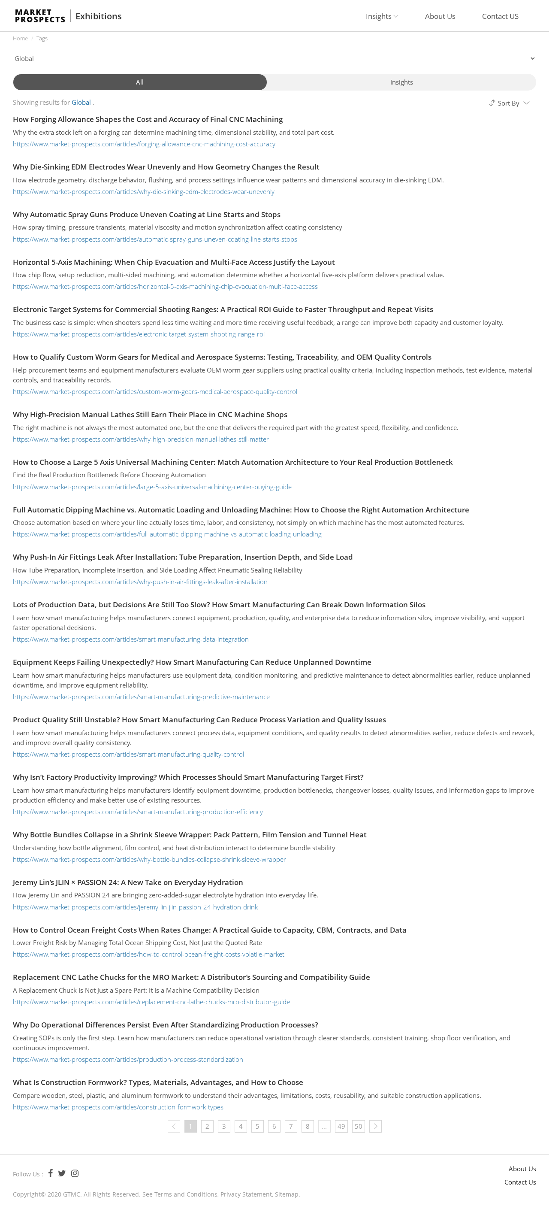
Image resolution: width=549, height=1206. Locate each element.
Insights (401, 82)
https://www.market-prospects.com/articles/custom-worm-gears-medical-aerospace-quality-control (155, 391)
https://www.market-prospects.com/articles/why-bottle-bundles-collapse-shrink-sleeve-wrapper (149, 859)
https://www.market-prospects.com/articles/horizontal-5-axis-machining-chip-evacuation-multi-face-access (165, 286)
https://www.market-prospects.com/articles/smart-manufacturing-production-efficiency (138, 811)
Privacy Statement (246, 1194)
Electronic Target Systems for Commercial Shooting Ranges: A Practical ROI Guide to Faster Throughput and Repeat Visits (223, 309)
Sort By (508, 103)
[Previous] (174, 1126)
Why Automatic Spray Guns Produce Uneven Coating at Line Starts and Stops (147, 214)
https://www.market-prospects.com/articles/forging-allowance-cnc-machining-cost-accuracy (144, 143)
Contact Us (520, 1182)
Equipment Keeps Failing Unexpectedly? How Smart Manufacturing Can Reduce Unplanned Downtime (192, 662)
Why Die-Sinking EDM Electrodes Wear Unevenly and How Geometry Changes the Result (166, 167)
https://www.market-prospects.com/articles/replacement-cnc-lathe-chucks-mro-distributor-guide (151, 1001)
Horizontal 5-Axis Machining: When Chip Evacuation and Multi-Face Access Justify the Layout (174, 262)
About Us (440, 16)
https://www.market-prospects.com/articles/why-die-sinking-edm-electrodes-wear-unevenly (143, 191)
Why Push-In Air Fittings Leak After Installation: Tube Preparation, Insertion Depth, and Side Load (183, 557)
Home (20, 38)
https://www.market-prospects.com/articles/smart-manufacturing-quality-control (128, 754)
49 (341, 1126)
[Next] (375, 1126)
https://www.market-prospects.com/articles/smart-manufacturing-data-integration (131, 639)
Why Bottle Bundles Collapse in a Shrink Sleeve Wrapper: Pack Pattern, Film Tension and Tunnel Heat (190, 834)
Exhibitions (98, 16)
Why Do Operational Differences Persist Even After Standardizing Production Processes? (165, 1025)
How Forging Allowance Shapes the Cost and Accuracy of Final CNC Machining (148, 119)
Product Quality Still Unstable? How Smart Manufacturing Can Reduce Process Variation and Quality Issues (199, 719)
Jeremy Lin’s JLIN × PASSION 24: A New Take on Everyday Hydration (128, 882)
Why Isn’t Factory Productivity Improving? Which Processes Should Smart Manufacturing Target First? (188, 777)
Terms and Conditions (185, 1194)
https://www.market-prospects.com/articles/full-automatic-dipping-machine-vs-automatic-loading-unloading (167, 534)
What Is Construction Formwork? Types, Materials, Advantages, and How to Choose (158, 1082)
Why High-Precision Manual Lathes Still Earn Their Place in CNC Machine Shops (150, 414)
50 (358, 1126)
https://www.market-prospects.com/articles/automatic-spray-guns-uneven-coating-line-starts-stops (155, 239)
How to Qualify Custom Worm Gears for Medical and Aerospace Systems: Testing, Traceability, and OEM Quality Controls (222, 357)
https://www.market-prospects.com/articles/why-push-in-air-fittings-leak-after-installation (140, 581)
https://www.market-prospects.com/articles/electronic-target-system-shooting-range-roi (139, 334)
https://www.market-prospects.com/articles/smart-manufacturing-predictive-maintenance (141, 696)
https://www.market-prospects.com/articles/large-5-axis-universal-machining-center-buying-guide (152, 486)
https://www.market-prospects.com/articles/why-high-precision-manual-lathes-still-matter (141, 439)
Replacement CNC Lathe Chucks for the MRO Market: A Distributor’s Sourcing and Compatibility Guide (191, 977)
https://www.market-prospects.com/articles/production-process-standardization (128, 1059)
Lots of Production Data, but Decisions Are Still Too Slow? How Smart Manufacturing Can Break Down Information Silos (219, 604)
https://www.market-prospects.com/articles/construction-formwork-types (118, 1107)
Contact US (500, 16)
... (324, 1126)
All (140, 82)
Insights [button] (379, 16)
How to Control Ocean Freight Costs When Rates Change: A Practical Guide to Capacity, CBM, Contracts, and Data (210, 930)
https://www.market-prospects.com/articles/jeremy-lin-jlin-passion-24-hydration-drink (135, 907)
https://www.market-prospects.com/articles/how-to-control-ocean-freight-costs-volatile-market (148, 954)
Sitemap (287, 1194)
